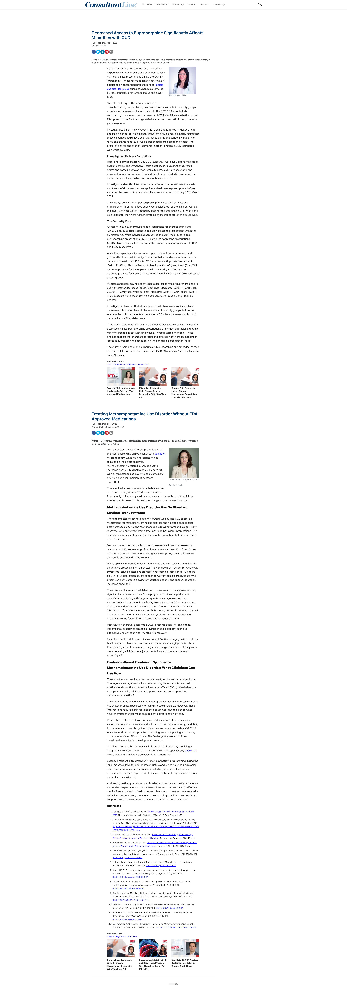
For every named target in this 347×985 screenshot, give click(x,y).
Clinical (110, 936)
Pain (109, 364)
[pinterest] (107, 52)
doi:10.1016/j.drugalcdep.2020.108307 (130, 877)
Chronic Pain (119, 364)
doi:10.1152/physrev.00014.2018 (161, 865)
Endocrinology (162, 4)
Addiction (131, 364)
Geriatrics (191, 4)
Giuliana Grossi (99, 45)
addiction (160, 453)
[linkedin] (102, 52)
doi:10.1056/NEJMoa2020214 (169, 908)
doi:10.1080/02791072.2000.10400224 (130, 900)
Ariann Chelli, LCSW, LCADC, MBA (108, 427)
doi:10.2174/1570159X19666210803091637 (176, 927)
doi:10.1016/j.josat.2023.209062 (127, 857)
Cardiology (146, 4)
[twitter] (98, 52)
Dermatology (178, 4)
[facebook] (94, 52)
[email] (111, 52)
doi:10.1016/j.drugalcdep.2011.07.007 (129, 919)
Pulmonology (219, 4)
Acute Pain (143, 364)
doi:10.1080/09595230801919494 (128, 888)
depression (191, 750)
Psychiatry (204, 4)
